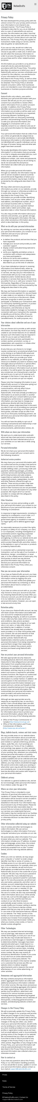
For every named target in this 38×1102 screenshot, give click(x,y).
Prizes (4, 1075)
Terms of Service (8, 1087)
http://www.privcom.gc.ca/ (19, 722)
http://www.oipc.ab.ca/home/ (14, 728)
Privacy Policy (7, 1093)
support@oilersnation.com (12, 1099)
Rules (4, 1081)
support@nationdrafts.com (20, 1069)
